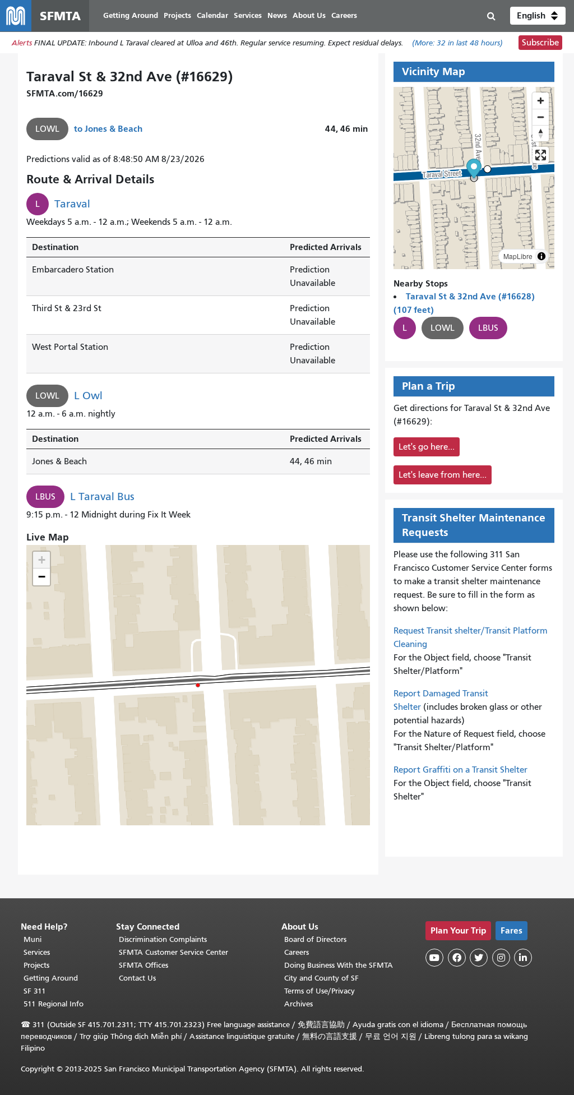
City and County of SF (321, 978)
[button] (538, 16)
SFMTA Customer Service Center (173, 952)
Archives (298, 1004)
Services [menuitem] (248, 15)
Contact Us (137, 978)
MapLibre (518, 256)
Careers (296, 952)
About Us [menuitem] (309, 15)
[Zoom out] (541, 117)
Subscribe (540, 43)
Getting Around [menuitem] (130, 15)
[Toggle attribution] (541, 256)
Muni (32, 939)
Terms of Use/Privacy (319, 991)
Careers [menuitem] (344, 15)
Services (37, 952)
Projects (36, 965)
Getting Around (51, 978)
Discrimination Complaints (163, 939)
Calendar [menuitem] (212, 15)
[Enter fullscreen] (541, 155)
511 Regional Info (54, 1004)
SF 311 (35, 991)
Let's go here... (427, 447)
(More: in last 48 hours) (457, 43)
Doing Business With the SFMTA (338, 965)
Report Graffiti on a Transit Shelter (460, 770)
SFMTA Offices (143, 965)
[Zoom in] (541, 101)
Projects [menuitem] (177, 15)
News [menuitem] (277, 15)
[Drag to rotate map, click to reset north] (541, 133)
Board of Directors (315, 939)
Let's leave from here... (443, 475)
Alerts (22, 43)
